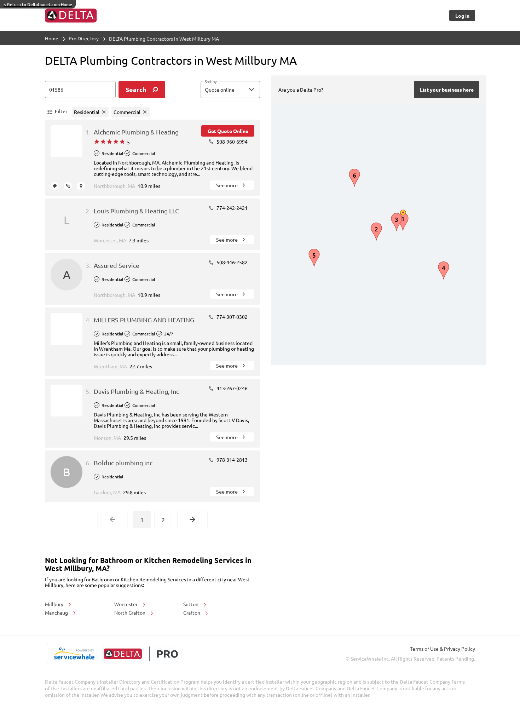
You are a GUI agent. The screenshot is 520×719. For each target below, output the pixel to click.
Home (51, 38)
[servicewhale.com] (74, 653)
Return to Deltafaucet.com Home (38, 4)
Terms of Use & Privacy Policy (442, 648)
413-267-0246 (231, 388)
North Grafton (130, 612)
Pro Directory (84, 38)
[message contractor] (55, 186)
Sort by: (211, 81)
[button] (230, 89)
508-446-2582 (231, 262)
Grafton (192, 612)
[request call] (68, 186)
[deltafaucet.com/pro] (140, 653)
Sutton (191, 604)
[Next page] (192, 519)
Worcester (126, 604)
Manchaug (57, 612)
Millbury (54, 604)
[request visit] (81, 186)
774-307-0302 (231, 317)
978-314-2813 (231, 459)
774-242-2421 (231, 208)
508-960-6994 (231, 141)
